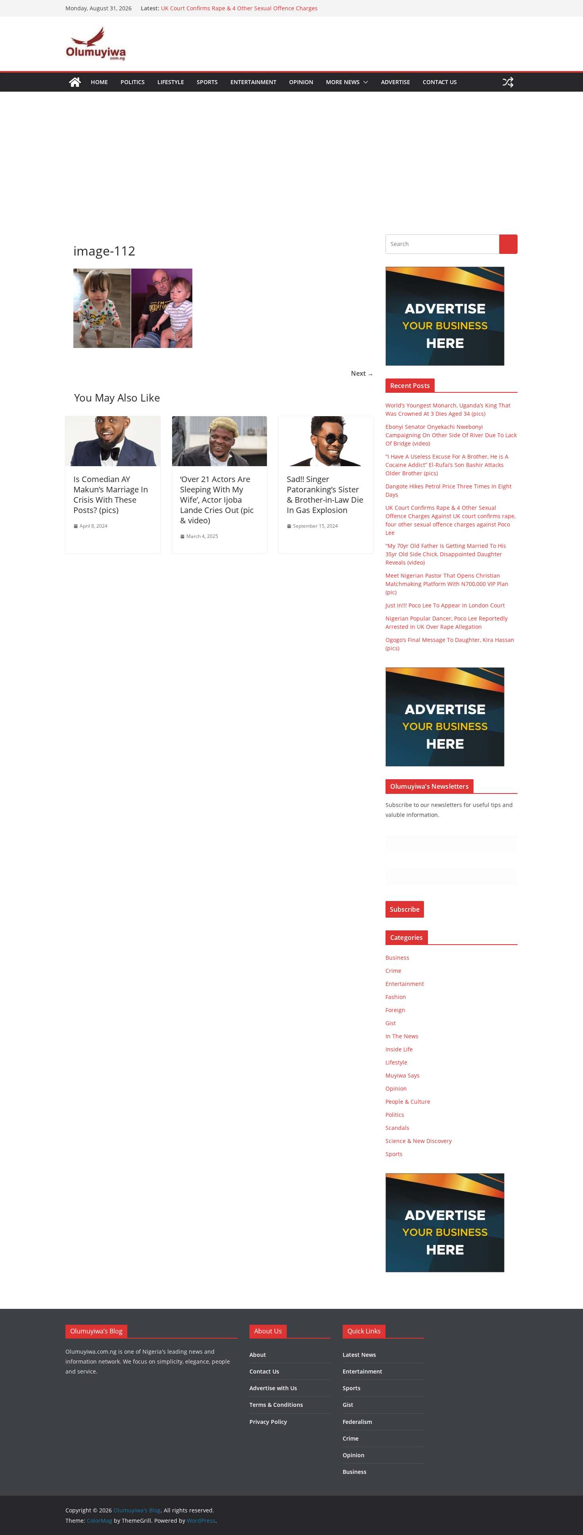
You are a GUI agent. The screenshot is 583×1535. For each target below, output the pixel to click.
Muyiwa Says (402, 1075)
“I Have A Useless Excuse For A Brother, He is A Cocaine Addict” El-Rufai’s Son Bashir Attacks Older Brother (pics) (446, 465)
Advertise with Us (273, 1388)
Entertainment (253, 82)
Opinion (301, 82)
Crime (393, 970)
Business (397, 957)
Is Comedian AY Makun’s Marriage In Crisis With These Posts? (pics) (110, 494)
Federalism (357, 1421)
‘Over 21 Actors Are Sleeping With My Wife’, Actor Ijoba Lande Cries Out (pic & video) (217, 500)
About (257, 1354)
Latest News (359, 1354)
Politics (133, 82)
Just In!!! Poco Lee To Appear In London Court (445, 605)
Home (99, 82)
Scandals (397, 1128)
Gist (390, 1023)
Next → (362, 373)
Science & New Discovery (418, 1141)
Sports (207, 82)
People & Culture (407, 1101)
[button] (364, 82)
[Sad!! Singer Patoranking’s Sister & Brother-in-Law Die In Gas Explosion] (326, 421)
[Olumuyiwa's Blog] (74, 82)
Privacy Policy (268, 1421)
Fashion (395, 997)
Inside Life (399, 1049)
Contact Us (440, 82)
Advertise (395, 82)
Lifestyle (170, 82)
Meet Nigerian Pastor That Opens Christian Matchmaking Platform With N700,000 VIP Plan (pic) (446, 584)
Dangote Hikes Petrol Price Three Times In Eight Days (231, 8)
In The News (401, 1036)
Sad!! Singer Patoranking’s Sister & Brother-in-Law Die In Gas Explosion (325, 494)
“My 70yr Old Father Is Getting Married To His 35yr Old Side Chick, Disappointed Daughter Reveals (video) (445, 554)
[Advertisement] (291, 151)
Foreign (395, 1010)
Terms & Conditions (276, 1404)
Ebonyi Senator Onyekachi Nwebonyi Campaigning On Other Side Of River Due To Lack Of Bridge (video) (451, 435)
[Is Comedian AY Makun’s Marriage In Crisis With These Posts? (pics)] (112, 421)
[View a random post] (508, 82)
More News (343, 82)
